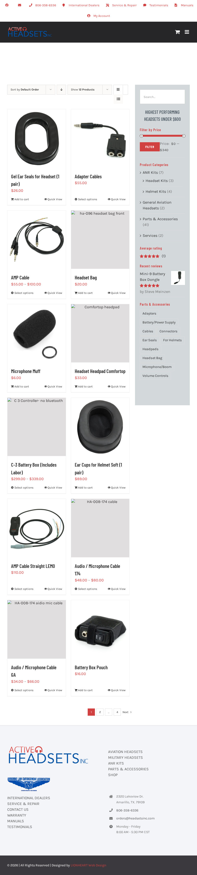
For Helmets (172, 340)
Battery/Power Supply (159, 322)
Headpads (150, 349)
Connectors (169, 331)
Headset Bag (86, 277)
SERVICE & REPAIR (23, 803)
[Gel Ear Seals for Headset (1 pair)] (36, 138)
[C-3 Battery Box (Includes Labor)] (36, 427)
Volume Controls (155, 376)
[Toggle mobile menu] (187, 31)
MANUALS (15, 821)
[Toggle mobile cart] (177, 31)
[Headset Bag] (100, 240)
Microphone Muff (25, 371)
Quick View (55, 199)
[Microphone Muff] (36, 333)
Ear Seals (149, 340)
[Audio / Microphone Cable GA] (36, 629)
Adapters (149, 313)
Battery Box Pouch (91, 667)
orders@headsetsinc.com (135, 818)
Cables (147, 331)
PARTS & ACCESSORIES (128, 769)
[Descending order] (61, 90)
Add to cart (21, 199)
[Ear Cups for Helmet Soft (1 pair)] (100, 427)
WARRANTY (16, 815)
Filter (149, 147)
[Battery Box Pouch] (100, 629)
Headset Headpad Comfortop (100, 371)
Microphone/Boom (157, 367)
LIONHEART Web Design (88, 865)
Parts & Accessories (160, 219)
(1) (153, 256)
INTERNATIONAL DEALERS (28, 798)
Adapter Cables (88, 176)
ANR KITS (116, 763)
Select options (87, 199)
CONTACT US (18, 809)
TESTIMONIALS (19, 826)
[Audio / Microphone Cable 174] (100, 528)
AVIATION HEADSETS (125, 751)
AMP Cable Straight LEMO (33, 566)
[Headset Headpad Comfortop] (100, 333)
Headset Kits (157, 180)
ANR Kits (150, 172)
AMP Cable (20, 277)
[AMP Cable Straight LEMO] (36, 528)
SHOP (113, 774)
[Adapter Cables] (100, 138)
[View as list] (118, 99)
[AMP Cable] (36, 240)
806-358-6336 (127, 810)
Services (150, 235)
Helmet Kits (156, 191)
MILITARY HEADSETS (125, 757)
